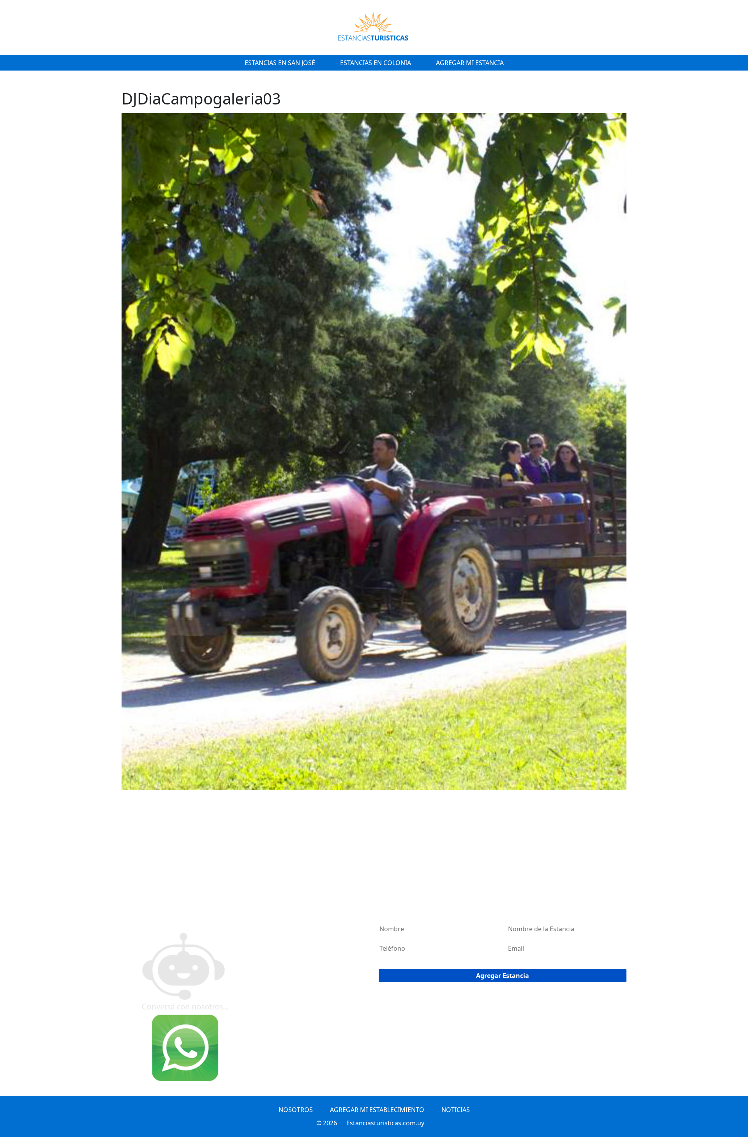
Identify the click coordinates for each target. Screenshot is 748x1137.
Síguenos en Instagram (162, 915)
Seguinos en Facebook (159, 906)
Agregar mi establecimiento (377, 1109)
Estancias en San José (280, 62)
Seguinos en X (149, 897)
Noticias (455, 1109)
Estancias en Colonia (375, 62)
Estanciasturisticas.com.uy (385, 1123)
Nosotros (296, 1109)
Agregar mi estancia (470, 62)
